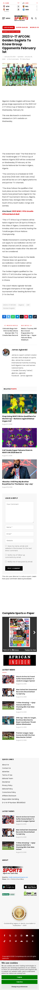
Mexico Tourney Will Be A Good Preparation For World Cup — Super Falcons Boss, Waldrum (29, 334)
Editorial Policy (7, 789)
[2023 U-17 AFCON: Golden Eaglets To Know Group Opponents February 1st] (19, 85)
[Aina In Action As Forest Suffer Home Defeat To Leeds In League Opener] (8, 679)
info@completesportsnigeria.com (18, 877)
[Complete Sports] (21, 18)
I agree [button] (19, 977)
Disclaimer (6, 782)
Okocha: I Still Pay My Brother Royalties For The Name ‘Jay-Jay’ (17, 482)
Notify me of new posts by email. (20, 562)
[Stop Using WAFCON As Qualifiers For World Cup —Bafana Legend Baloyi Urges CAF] (19, 403)
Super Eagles (22, 27)
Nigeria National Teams (11, 32)
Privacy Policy (7, 785)
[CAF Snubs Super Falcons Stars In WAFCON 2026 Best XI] (19, 437)
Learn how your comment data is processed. (19, 577)
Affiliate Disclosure (9, 796)
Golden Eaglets (9, 308)
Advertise (5, 772)
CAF (28, 305)
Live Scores (8, 27)
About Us (5, 765)
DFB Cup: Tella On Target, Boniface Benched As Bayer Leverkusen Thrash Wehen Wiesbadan (26, 721)
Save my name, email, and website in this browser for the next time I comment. (18, 548)
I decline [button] (19, 982)
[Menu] (6, 18)
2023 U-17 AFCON (9, 305)
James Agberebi (19, 350)
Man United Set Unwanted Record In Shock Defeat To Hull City (26, 691)
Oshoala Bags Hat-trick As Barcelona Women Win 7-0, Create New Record (10, 331)
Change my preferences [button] (19, 986)
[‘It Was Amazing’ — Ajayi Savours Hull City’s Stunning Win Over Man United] (8, 705)
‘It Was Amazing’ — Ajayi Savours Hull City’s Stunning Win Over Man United (25, 706)
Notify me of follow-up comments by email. (15, 556)
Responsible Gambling (10, 799)
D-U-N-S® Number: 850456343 (13, 803)
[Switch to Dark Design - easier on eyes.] (35, 18)
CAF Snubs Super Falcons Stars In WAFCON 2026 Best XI (17, 451)
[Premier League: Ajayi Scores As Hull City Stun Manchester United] (8, 736)
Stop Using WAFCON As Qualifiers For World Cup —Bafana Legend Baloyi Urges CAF (19, 418)
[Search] (32, 18)
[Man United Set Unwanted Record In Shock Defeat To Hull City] (8, 692)
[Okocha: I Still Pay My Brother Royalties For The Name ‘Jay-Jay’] (19, 469)
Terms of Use (7, 775)
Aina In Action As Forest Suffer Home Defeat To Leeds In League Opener (25, 678)
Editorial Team (7, 778)
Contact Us (6, 768)
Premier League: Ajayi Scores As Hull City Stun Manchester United (25, 735)
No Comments (14, 59)
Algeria (21, 305)
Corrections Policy (9, 792)
